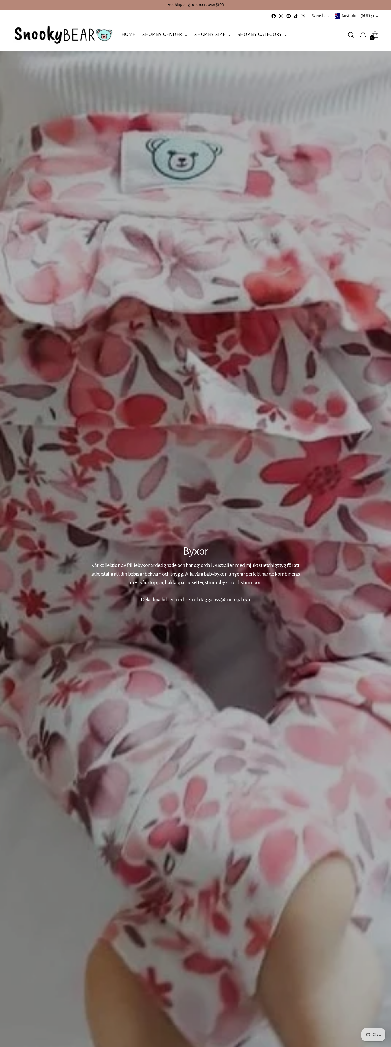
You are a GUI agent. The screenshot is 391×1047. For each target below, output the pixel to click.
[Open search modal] (351, 35)
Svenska (319, 16)
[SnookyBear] (63, 35)
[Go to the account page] (363, 35)
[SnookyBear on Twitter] (303, 16)
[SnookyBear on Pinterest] (288, 16)
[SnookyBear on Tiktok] (296, 16)
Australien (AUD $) (357, 16)
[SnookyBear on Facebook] (273, 16)
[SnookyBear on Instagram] (281, 16)
